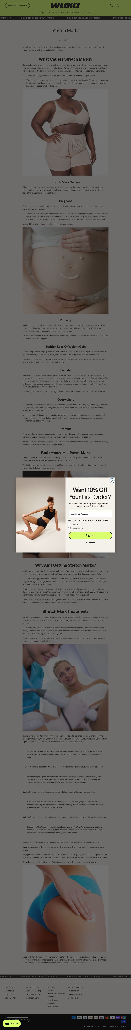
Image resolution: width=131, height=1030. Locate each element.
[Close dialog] (112, 481)
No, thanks (90, 543)
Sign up (90, 535)
